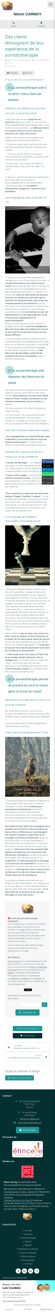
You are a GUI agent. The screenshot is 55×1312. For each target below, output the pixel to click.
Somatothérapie (11, 1192)
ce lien (22, 929)
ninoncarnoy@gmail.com (29, 1122)
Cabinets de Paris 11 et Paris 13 (18, 1200)
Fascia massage (23, 1194)
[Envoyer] (44, 1004)
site (27, 951)
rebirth (38, 978)
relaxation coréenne (19, 978)
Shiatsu (23, 1192)
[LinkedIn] (30, 1271)
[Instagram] (36, 1271)
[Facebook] (18, 1271)
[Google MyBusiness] (24, 1271)
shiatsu (11, 972)
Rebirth (31, 1192)
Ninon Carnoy (14, 961)
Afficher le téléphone (29, 1119)
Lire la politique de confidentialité (14, 1301)
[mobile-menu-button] (50, 4)
